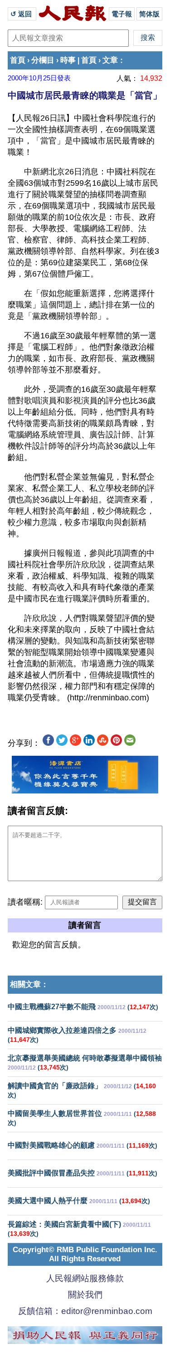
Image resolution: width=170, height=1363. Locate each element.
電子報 (122, 14)
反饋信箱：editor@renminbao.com (85, 1311)
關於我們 (85, 1294)
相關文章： (29, 984)
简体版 (149, 14)
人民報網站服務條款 (85, 1278)
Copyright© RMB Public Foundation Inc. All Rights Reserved (85, 1254)
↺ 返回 (22, 14)
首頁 (17, 60)
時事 (68, 60)
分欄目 (42, 60)
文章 (110, 60)
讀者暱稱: (25, 902)
